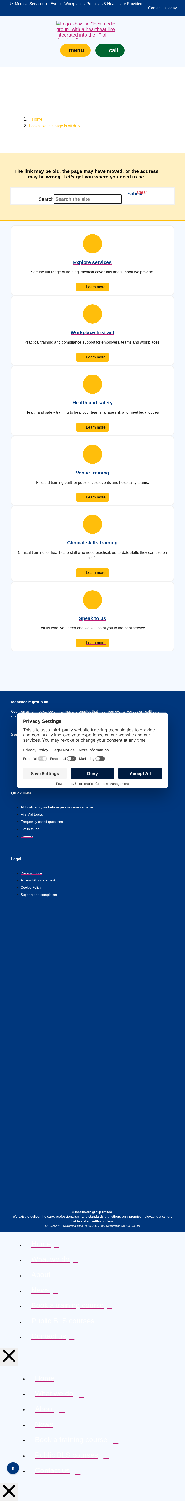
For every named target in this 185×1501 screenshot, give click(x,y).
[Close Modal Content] (9, 1357)
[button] (75, 50)
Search (46, 199)
